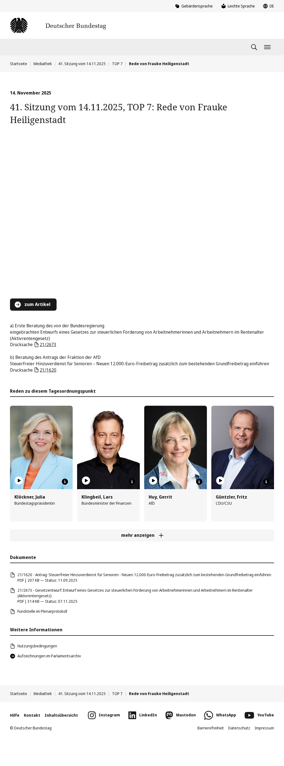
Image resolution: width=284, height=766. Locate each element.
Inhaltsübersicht (61, 715)
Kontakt (32, 715)
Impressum (264, 728)
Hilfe (14, 715)
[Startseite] (58, 25)
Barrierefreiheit (210, 728)
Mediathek (43, 63)
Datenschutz (239, 728)
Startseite (18, 63)
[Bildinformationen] (65, 481)
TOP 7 (117, 63)
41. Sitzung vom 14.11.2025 (82, 63)
